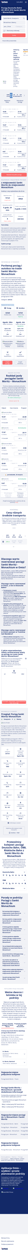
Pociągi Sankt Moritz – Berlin (9, 1124)
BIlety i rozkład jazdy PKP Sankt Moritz (13, 1104)
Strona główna (5, 1157)
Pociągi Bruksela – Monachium (10, 1131)
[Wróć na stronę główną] (4, 2)
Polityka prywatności (7, 1244)
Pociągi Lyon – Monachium (9, 1134)
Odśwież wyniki (13, 401)
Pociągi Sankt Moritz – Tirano (9, 1079)
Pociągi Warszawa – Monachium (10, 1150)
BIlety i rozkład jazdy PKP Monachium (13, 1107)
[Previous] (3, 536)
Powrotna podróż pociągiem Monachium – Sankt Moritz (14, 1101)
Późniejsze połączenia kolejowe (20, 495)
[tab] (7, 101)
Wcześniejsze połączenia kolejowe (8, 495)
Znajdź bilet (7, 200)
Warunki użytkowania (7, 1241)
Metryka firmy (5, 1238)
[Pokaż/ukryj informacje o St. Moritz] (24, 1054)
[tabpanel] (14, 690)
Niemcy (14, 1157)
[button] (8, 26)
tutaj (16, 502)
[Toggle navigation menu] (26, 2)
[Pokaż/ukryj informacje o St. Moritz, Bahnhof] (24, 1062)
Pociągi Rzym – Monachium (9, 1127)
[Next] (24, 95)
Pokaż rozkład (7, 221)
